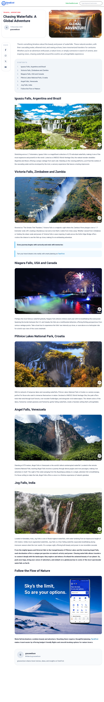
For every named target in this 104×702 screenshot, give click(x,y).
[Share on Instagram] (5, 55)
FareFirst (61, 254)
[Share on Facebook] (5, 50)
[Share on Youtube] (5, 67)
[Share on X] (5, 61)
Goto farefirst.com (72, 3)
